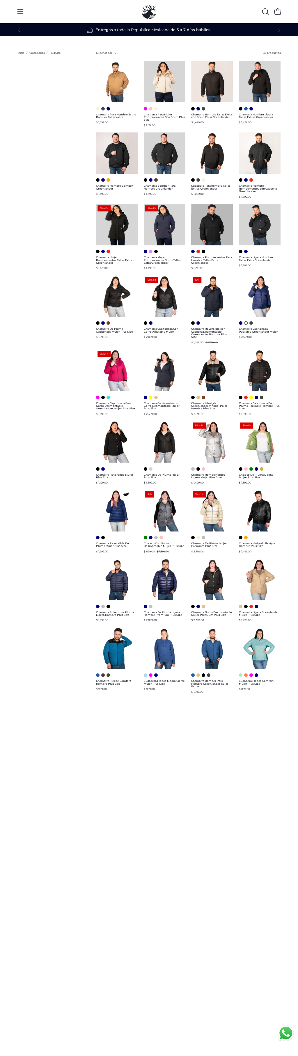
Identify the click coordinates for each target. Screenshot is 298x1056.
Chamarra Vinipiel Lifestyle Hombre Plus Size (257, 544)
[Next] (279, 30)
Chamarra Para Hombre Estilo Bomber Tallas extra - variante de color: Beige (98, 108)
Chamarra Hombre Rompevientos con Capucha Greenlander (258, 188)
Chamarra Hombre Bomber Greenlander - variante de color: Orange (108, 180)
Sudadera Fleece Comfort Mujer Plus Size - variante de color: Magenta (251, 675)
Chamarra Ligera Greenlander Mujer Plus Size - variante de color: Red (251, 606)
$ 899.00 (149, 689)
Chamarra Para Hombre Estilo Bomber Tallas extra (116, 116)
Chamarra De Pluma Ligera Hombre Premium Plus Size (163, 613)
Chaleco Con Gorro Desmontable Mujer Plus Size (164, 544)
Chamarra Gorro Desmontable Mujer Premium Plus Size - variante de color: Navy (198, 606)
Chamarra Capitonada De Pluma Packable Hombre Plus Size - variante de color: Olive (261, 397)
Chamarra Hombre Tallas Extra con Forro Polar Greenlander (211, 116)
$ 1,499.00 (197, 122)
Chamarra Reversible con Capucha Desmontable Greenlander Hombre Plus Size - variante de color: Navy (198, 323)
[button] (265, 12)
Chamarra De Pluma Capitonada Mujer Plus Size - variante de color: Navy (103, 323)
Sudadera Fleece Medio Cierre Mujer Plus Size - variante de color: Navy (156, 675)
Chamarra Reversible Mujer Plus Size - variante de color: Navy (103, 469)
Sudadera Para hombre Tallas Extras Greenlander (210, 187)
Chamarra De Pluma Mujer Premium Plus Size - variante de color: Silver (203, 537)
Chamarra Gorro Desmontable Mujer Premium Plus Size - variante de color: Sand (203, 606)
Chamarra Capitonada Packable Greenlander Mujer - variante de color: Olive (251, 323)
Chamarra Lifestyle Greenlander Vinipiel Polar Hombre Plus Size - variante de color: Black (193, 397)
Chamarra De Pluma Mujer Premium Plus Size (209, 544)
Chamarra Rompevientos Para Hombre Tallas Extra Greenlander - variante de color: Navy (193, 251)
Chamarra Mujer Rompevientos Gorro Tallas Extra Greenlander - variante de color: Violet (150, 251)
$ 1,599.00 (102, 122)
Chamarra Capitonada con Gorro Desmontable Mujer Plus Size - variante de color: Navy (145, 397)
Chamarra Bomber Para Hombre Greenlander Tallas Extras (209, 683)
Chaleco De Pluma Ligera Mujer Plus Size (256, 476)
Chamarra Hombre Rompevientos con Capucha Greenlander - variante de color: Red (251, 180)
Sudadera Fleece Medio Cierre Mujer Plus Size (164, 682)
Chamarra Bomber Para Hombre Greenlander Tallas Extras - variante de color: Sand (198, 675)
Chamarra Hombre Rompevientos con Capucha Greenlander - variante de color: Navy (246, 180)
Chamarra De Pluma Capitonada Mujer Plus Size (114, 330)
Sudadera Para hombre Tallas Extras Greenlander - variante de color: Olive (198, 180)
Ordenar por (104, 52)
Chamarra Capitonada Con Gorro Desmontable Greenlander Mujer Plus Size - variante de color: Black (103, 397)
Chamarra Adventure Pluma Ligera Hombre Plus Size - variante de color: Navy (98, 606)
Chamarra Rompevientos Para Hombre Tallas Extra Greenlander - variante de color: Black (203, 251)
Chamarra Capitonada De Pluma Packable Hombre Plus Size (259, 406)
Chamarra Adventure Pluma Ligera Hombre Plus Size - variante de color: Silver (103, 606)
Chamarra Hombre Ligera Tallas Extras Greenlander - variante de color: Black (240, 108)
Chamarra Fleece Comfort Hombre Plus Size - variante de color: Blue (98, 675)
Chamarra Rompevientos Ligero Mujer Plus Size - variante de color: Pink (203, 469)
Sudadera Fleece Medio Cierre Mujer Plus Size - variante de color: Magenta (150, 675)
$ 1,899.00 (150, 482)
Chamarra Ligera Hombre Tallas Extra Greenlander (256, 258)
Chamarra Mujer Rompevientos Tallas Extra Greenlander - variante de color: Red (108, 251)
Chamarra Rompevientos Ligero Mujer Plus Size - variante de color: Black (198, 469)
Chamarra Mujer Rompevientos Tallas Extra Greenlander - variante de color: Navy (103, 251)
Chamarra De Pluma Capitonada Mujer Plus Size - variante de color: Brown (108, 323)
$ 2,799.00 (197, 551)
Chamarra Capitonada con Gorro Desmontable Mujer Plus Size (162, 406)
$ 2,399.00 (197, 620)
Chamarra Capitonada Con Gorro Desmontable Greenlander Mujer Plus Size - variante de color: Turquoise (108, 397)
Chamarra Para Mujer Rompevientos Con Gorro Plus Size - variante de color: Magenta (145, 108)
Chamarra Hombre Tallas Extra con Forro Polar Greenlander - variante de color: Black (193, 108)
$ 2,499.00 (150, 414)
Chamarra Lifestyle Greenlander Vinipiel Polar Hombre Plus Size (209, 406)
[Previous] (18, 30)
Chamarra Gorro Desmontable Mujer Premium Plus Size (211, 613)
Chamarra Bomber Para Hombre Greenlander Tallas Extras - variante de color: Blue (193, 675)
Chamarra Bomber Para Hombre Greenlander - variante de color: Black (145, 180)
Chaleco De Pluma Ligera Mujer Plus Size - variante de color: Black (240, 469)
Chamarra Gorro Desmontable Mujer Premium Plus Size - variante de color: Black (193, 606)
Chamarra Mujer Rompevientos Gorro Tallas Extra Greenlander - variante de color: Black (156, 251)
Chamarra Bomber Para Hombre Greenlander (159, 187)
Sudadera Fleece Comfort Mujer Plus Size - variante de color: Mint (240, 675)
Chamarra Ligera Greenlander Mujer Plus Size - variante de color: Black (246, 606)
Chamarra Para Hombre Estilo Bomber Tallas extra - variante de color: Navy (108, 108)
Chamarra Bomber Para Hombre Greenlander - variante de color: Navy (150, 180)
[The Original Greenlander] (149, 11)
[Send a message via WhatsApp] (286, 1033)
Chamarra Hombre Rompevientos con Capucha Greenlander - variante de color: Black (240, 180)
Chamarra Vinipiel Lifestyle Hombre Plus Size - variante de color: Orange (246, 537)
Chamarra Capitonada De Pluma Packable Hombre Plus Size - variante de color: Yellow (251, 397)
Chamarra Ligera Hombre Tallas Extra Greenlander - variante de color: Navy (246, 251)
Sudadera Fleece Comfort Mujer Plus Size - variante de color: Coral (246, 675)
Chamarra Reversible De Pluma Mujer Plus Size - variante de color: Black (103, 537)
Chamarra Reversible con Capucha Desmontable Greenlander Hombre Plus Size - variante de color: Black (193, 323)
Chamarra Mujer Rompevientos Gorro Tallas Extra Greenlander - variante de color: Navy (145, 251)
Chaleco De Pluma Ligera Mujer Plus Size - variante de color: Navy (256, 469)
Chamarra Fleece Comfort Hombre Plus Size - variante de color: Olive (108, 675)
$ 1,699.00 (245, 196)
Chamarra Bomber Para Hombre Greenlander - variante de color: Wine (156, 180)
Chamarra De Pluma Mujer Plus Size (162, 476)
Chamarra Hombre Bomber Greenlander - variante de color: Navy (103, 180)
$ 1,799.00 (197, 268)
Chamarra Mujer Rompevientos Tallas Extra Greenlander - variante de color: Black (98, 251)
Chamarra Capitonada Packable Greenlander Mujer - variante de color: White (246, 323)
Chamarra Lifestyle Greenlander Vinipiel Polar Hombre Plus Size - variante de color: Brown (203, 397)
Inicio (20, 52)
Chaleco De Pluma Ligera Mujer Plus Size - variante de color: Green (251, 469)
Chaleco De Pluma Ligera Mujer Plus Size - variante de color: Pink (246, 469)
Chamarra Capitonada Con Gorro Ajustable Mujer (161, 330)
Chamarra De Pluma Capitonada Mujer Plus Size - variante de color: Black (98, 323)
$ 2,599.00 (245, 337)
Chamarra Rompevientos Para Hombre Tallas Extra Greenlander (211, 260)
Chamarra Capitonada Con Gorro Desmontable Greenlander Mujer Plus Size (115, 406)
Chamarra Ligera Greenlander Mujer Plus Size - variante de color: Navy (256, 606)
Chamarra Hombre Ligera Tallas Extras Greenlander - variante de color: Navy (251, 108)
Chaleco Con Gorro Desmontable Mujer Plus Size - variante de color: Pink (161, 537)
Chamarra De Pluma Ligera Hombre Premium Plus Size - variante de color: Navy (145, 606)
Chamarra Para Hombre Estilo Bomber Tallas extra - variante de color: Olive (103, 108)
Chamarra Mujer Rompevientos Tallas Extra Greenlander (114, 260)
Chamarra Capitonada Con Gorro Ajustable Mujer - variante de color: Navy (150, 323)
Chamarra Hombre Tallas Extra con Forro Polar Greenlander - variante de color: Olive (203, 108)
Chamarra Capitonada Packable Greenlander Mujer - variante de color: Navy (240, 323)
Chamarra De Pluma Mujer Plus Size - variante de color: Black (145, 469)
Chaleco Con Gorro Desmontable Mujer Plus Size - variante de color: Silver (156, 537)
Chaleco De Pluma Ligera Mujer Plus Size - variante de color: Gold (261, 469)
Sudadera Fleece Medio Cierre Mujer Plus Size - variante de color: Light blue (145, 675)
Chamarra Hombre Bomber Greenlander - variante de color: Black (98, 180)
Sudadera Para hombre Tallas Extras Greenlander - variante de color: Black (193, 180)
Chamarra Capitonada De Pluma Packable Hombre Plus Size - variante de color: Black (240, 397)
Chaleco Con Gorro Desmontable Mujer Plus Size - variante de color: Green (145, 537)
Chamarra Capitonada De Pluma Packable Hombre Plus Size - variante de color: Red (246, 397)
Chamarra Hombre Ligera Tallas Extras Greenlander (256, 116)
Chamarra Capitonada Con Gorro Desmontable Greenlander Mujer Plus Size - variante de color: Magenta (98, 397)
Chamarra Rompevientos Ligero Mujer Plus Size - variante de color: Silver (193, 469)
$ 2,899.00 (150, 620)
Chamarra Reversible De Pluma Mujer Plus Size (112, 544)
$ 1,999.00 (102, 337)
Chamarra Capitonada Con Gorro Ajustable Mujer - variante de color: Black (145, 323)
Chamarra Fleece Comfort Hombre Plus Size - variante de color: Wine (103, 675)
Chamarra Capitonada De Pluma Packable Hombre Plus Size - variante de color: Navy (256, 397)
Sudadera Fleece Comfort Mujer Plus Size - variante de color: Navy (256, 675)
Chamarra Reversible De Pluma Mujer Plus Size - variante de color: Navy (98, 537)
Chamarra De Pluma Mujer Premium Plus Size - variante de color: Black (193, 537)
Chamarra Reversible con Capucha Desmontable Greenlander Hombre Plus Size (209, 332)
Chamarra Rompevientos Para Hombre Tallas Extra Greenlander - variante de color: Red (198, 251)
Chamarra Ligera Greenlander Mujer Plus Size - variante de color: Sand (240, 606)
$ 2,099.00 (150, 337)
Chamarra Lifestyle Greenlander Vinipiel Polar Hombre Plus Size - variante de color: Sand (198, 397)
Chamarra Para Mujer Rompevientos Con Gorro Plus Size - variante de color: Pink (150, 108)
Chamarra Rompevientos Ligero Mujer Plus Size (208, 476)
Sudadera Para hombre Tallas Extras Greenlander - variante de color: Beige (203, 180)
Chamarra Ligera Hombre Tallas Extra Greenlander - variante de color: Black (240, 251)
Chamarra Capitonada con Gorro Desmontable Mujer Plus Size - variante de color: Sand (156, 397)
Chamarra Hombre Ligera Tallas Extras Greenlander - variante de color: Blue (246, 108)
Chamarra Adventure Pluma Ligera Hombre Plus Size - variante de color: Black (108, 606)
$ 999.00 (101, 689)
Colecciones (37, 52)
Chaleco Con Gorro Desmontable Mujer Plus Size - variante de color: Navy (150, 537)
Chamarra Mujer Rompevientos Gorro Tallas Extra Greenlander (162, 260)
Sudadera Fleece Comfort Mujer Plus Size (256, 682)
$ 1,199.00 (149, 125)
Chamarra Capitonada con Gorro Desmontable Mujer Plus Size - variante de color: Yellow (150, 397)
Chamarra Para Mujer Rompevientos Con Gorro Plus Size (164, 117)
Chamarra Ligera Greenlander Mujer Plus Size (259, 613)
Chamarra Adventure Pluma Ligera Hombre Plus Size (115, 613)
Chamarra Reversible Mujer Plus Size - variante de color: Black (98, 469)
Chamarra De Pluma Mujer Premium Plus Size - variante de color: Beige (198, 537)
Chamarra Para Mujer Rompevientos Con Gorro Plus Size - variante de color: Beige (156, 108)
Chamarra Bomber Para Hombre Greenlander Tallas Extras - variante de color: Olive (208, 675)
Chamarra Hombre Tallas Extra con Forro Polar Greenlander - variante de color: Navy (198, 108)
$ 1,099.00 (197, 193)
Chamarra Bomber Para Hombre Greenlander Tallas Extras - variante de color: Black (203, 675)
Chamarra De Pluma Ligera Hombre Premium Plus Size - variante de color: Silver (150, 606)
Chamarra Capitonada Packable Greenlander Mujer (258, 330)
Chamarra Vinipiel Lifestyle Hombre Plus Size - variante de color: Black (240, 537)
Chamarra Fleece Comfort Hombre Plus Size (113, 682)
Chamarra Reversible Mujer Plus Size (114, 476)
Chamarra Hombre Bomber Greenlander (114, 187)
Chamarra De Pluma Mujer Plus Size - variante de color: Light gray (150, 469)
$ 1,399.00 (102, 193)
